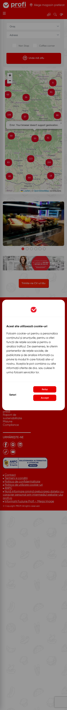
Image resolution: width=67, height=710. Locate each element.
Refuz (45, 389)
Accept (45, 397)
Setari (12, 394)
